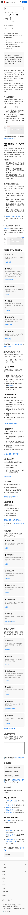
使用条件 (7, 294)
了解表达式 (7, 650)
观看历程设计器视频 (17, 344)
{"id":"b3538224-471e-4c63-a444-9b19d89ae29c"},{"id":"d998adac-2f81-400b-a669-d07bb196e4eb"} (13, 35)
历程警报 (8, 820)
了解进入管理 (8, 262)
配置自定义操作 (8, 324)
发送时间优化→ (17, 520)
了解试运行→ (16, 454)
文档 (5, 12)
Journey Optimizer (12, 12)
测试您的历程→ (8, 454)
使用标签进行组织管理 (10, 709)
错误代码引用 (9, 810)
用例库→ (13, 621)
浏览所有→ (7, 621)
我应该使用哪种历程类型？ (11, 771)
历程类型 (10, 385)
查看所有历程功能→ (9, 728)
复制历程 (7, 694)
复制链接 (12, 25)
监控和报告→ (7, 497)
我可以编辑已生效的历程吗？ (12, 776)
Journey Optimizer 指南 (12, 15)
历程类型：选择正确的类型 (12, 216)
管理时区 (7, 664)
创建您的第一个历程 (9, 138)
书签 (6, 25)
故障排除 (8, 807)
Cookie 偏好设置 (7, 908)
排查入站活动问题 (11, 842)
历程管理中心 (9, 831)
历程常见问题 (9, 805)
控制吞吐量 (7, 723)
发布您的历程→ (8, 476)
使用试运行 (7, 680)
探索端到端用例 (8, 346)
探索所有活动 (8, 339)
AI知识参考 (7, 854)
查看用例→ (7, 548)
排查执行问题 (9, 839)
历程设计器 (7, 228)
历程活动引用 (9, 835)
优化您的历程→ (8, 520)
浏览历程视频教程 (19, 758)
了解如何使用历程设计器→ (11, 423)
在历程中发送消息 (9, 280)
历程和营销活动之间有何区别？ (12, 767)
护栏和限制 (9, 812)
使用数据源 (7, 310)
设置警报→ (15, 497)
